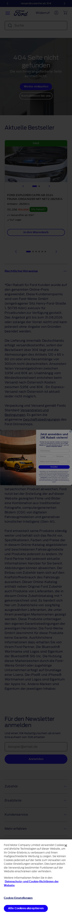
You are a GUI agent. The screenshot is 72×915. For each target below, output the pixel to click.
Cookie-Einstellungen (18, 898)
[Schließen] (66, 845)
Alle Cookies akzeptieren (26, 908)
